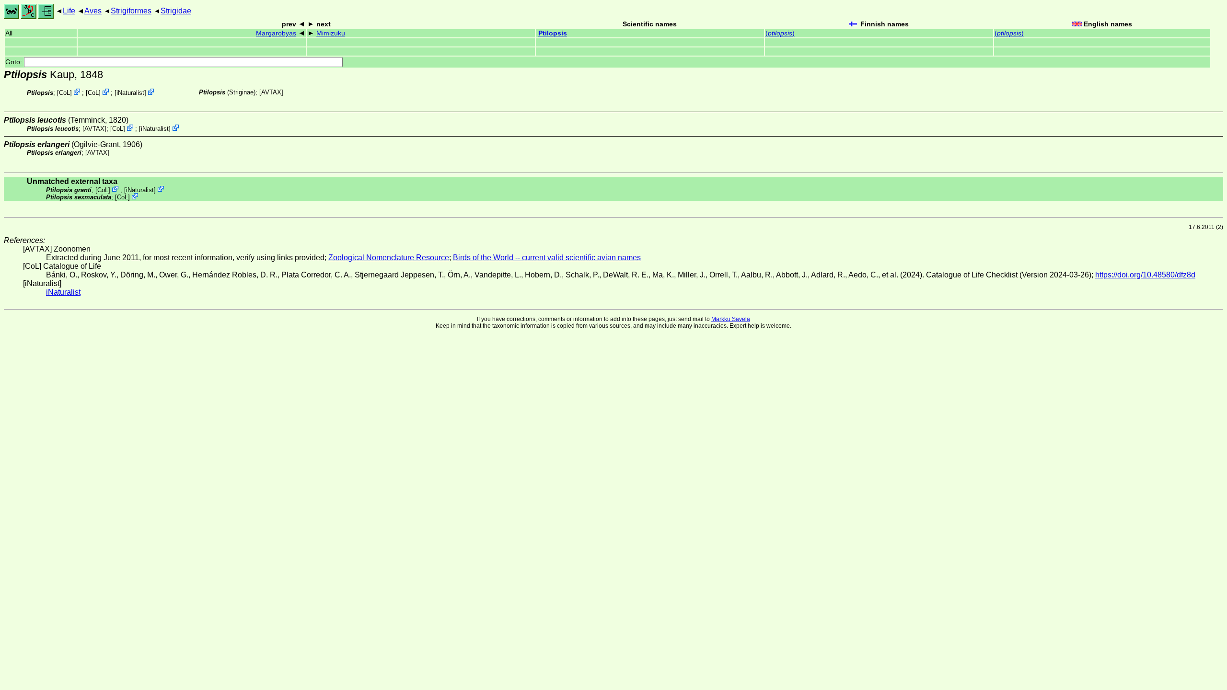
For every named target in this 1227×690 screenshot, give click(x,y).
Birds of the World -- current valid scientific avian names (547, 257)
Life (69, 11)
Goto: (14, 62)
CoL (64, 92)
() (780, 33)
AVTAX (271, 92)
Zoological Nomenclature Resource (388, 257)
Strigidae (176, 11)
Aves (93, 11)
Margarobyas (276, 33)
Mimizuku (330, 33)
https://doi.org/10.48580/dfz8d (1145, 275)
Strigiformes (131, 11)
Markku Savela (730, 319)
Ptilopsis (552, 33)
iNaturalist (130, 92)
